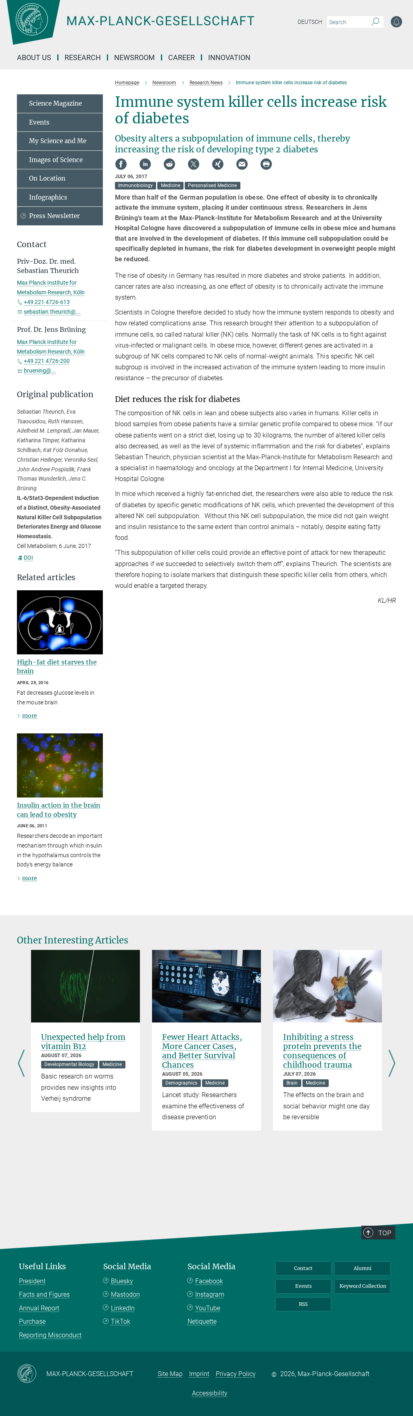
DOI (28, 557)
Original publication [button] (55, 394)
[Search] (375, 22)
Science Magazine (55, 103)
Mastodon (125, 1294)
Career (181, 57)
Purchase (32, 1321)
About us (34, 57)
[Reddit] (169, 164)
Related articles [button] (46, 577)
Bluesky (122, 1281)
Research (83, 57)
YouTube (207, 1308)
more (29, 715)
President (32, 1281)
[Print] (266, 164)
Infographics (48, 197)
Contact (303, 1268)
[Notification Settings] (396, 21)
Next (392, 1064)
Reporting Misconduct (50, 1335)
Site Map (170, 1374)
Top (384, 1233)
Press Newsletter (54, 216)
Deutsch (310, 22)
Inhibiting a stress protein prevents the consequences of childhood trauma (322, 1051)
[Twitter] (194, 164)
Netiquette (202, 1321)
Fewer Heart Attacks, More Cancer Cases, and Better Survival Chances (202, 1051)
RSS (303, 1304)
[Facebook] (121, 164)
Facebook (209, 1281)
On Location (47, 178)
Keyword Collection (363, 1286)
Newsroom (134, 57)
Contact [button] (32, 244)
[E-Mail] (242, 164)
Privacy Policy (236, 1374)
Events (39, 122)
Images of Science (56, 160)
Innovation (229, 57)
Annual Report (39, 1308)
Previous (21, 1064)
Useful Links (42, 1266)
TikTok (120, 1321)
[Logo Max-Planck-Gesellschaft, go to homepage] (150, 28)
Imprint (199, 1374)
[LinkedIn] (145, 164)
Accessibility (209, 1393)
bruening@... (40, 370)
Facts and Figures (44, 1294)
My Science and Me (57, 141)
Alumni (362, 1268)
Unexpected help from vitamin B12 (83, 1041)
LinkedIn (123, 1308)
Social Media (127, 1266)
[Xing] (218, 164)
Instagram (209, 1294)
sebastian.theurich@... (52, 311)
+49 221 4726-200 (47, 361)
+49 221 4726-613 (47, 302)
